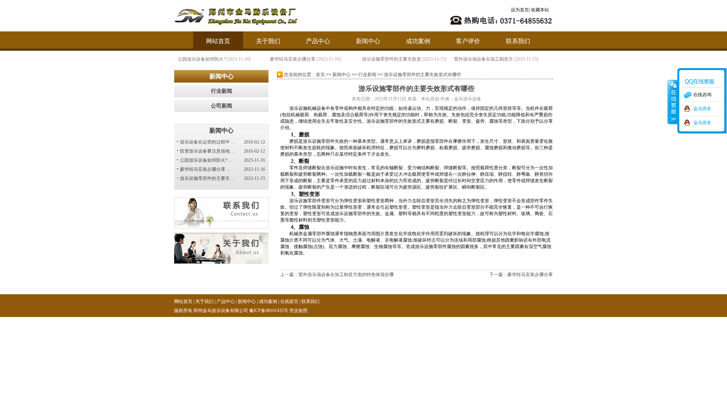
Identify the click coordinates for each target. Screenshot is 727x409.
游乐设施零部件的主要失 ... (207, 178)
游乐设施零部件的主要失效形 (391, 59)
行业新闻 (221, 91)
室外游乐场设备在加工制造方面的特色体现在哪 (346, 274)
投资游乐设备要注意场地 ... (207, 151)
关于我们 (268, 41)
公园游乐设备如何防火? (201, 59)
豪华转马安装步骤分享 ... (205, 169)
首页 (320, 74)
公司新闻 (221, 106)
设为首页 (520, 9)
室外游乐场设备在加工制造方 (483, 59)
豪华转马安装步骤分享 (292, 59)
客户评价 (468, 41)
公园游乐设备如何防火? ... (206, 160)
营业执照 (298, 310)
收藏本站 (540, 9)
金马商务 (702, 108)
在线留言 (289, 301)
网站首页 (218, 41)
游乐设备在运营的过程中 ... (207, 142)
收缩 (673, 102)
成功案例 (418, 41)
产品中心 (318, 41)
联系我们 (518, 41)
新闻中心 (368, 41)
